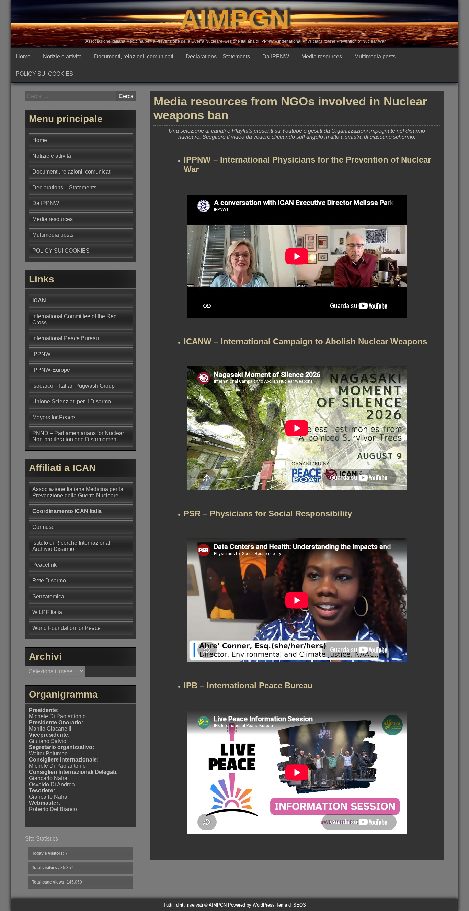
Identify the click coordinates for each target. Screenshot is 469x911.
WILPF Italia (47, 612)
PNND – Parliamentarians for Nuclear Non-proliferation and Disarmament (78, 436)
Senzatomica (48, 596)
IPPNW (41, 354)
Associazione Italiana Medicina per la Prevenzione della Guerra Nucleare (77, 492)
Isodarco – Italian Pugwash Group (73, 386)
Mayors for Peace (53, 417)
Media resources (321, 56)
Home (23, 56)
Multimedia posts (375, 56)
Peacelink (44, 565)
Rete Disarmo (49, 581)
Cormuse (43, 527)
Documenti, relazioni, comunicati (133, 56)
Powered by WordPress (251, 905)
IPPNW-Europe (51, 370)
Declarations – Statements (218, 56)
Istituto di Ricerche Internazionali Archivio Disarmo (72, 546)
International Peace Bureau (65, 338)
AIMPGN (234, 19)
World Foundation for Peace (66, 628)
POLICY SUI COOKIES (44, 74)
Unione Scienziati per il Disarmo (71, 401)
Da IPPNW (275, 56)
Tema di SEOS (291, 905)
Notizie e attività (62, 56)
